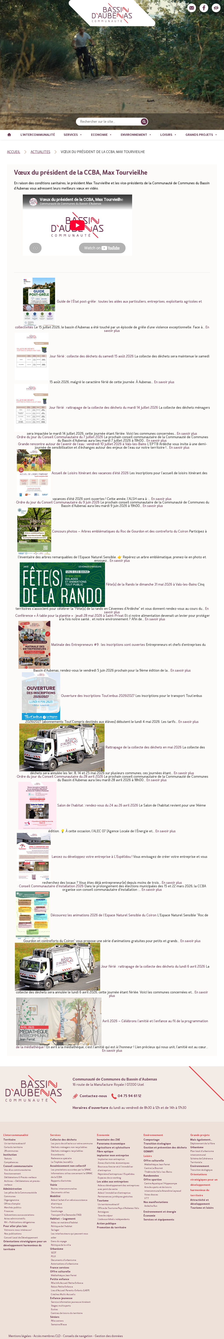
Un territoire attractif (15, 1143)
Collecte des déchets (63, 1139)
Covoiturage (57, 1211)
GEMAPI (148, 1151)
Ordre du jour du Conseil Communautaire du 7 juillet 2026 (60, 437)
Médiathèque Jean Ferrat (64, 1275)
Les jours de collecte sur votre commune (72, 1143)
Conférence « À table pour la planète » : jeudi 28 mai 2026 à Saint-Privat (69, 615)
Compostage (151, 1139)
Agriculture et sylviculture (113, 1147)
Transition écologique (157, 1143)
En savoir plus (164, 382)
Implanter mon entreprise (111, 1159)
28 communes (11, 1150)
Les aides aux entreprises (112, 1181)
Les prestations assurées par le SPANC (71, 1169)
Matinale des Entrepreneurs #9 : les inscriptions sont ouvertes (98, 644)
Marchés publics (12, 1207)
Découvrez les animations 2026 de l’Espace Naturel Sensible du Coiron (103, 915)
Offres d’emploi (12, 1203)
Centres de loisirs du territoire (66, 1313)
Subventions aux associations (19, 1214)
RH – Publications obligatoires (19, 1222)
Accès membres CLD (47, 1336)
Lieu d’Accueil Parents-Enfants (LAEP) (70, 1290)
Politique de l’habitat (61, 1226)
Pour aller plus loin (15, 1226)
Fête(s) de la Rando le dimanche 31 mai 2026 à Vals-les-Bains (151, 584)
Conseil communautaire (18, 1166)
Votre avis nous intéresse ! (18, 1230)
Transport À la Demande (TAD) (66, 1214)
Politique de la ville (61, 1245)
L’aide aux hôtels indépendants (114, 1219)
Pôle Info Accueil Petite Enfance (67, 1283)
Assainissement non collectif (68, 1165)
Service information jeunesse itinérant (71, 1302)
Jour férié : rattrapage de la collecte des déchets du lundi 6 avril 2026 (153, 966)
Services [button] (71, 135)
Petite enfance (59, 1279)
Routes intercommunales (64, 1188)
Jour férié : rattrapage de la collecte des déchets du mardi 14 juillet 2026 (103, 407)
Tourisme (102, 1200)
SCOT (53, 1252)
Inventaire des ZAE (108, 1139)
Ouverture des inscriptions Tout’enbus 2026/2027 (98, 696)
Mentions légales (20, 1336)
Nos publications (13, 1233)
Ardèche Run (150, 1206)
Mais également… (201, 1139)
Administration (12, 1188)
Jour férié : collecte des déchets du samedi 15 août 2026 (91, 356)
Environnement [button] (134, 135)
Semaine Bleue (59, 1324)
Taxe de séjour (105, 1215)
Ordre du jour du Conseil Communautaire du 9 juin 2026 (58, 502)
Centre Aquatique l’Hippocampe (160, 1183)
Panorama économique (111, 1143)
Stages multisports (61, 1305)
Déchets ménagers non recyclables (69, 1147)
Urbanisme (56, 1248)
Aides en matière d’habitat (64, 1222)
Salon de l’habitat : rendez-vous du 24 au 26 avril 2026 (97, 805)
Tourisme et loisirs (202, 1207)
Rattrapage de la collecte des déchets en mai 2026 (143, 747)
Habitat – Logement (62, 1218)
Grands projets (200, 1135)
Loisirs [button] (166, 135)
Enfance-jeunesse (61, 1298)
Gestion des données (109, 1336)
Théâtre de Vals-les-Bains (158, 1171)
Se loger (55, 1230)
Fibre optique (105, 1151)
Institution (10, 1154)
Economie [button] (99, 135)
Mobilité (55, 1196)
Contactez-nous (93, 1096)
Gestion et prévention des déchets (165, 1147)
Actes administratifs (14, 1218)
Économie (149, 1215)
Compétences (11, 1162)
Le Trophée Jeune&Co (62, 1162)
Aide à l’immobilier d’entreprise (114, 1192)
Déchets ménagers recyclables (67, 1150)
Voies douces (151, 1194)
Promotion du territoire (111, 1227)
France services (59, 1267)
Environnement (199, 1166)
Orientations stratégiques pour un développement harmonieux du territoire (24, 1245)
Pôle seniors (57, 1320)
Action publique (106, 1223)
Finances (9, 1211)
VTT (146, 1198)
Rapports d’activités (61, 1180)
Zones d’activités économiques (114, 1163)
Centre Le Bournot (153, 1168)
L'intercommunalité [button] (38, 135)
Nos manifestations (156, 1202)
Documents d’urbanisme (63, 1260)
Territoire (9, 1139)
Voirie (53, 1184)
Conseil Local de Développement (21, 1237)
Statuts (8, 1158)
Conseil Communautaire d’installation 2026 (51, 886)
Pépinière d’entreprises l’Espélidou (116, 1174)
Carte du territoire (13, 1147)
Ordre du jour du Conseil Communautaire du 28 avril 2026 (60, 776)
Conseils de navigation (77, 1336)
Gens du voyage (59, 1241)
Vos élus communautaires (17, 1169)
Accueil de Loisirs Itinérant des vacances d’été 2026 (90, 473)
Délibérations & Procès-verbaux (20, 1177)
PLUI (53, 1256)
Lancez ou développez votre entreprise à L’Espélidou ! (92, 857)
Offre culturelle (60, 1271)
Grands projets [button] (199, 135)
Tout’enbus (57, 1207)
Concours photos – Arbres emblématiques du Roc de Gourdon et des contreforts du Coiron (120, 531)
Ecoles (54, 1309)
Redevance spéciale (61, 1158)
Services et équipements (159, 1219)
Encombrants (58, 1154)
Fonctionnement (12, 1173)
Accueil (9, 135)
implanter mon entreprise (113, 1155)
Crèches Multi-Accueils (63, 1294)
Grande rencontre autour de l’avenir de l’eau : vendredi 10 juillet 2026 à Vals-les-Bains (82, 444)
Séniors (54, 1316)
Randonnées (151, 1175)
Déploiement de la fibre (202, 1143)
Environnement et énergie (160, 1211)
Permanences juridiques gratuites (115, 1196)
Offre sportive (153, 1179)
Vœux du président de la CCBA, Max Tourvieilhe (80, 172)
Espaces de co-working (109, 1177)
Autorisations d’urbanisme (64, 1263)
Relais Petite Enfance (62, 1286)
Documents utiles (60, 1192)
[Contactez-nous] (191, 7)
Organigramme (11, 1200)
